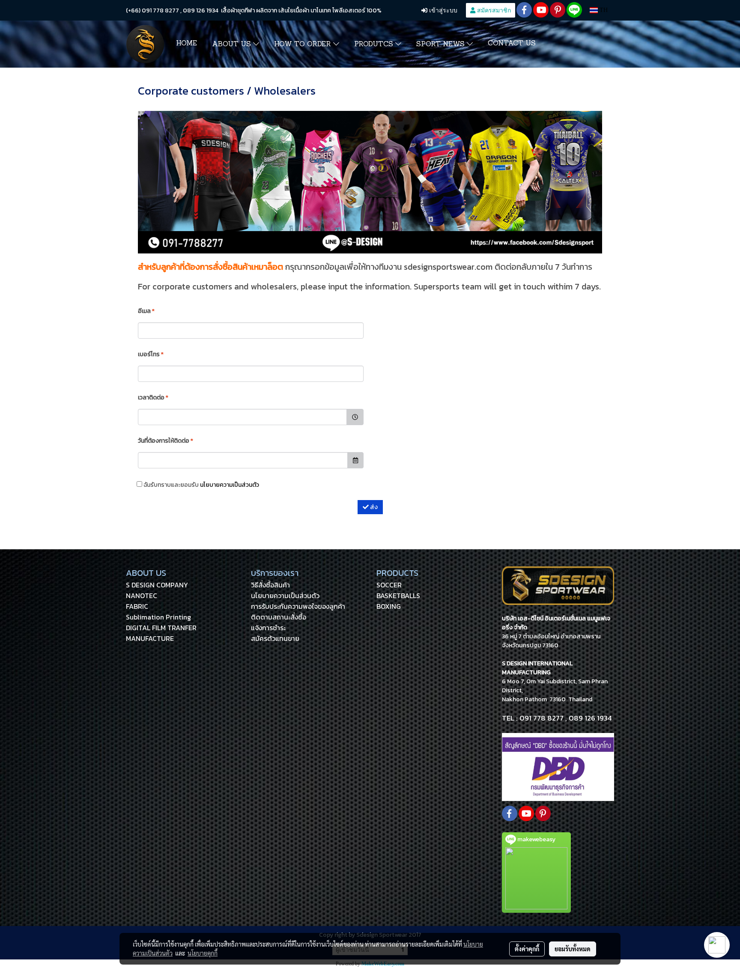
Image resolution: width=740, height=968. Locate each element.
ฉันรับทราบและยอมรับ (200, 484)
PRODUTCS (374, 44)
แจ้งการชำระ (268, 627)
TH (603, 10)
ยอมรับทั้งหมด (573, 949)
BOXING (388, 606)
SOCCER (389, 585)
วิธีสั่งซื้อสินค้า (270, 585)
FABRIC (137, 606)
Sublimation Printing (158, 617)
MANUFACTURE (150, 638)
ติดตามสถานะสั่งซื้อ (278, 617)
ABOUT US (232, 44)
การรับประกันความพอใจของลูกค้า (298, 606)
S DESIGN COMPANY (157, 585)
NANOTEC (141, 595)
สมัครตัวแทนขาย (275, 638)
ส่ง (373, 507)
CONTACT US (512, 43)
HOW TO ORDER (303, 44)
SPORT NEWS (441, 44)
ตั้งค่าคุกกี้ (527, 949)
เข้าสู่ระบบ (442, 10)
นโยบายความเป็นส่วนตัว (229, 484)
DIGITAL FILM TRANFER (161, 627)
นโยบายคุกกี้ (203, 953)
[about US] (558, 766)
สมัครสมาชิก (493, 10)
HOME (186, 43)
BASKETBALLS (398, 595)
